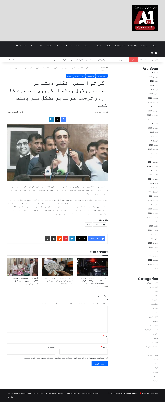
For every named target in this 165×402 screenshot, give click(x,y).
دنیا (70, 45)
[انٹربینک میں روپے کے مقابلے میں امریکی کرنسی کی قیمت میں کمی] (57, 267)
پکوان (108, 45)
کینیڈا (155, 381)
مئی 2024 (154, 187)
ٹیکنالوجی (89, 45)
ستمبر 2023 (153, 222)
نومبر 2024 (153, 162)
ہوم (154, 45)
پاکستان (133, 45)
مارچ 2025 (153, 145)
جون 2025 (154, 132)
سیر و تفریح (120, 45)
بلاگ (25, 45)
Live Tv (18, 45)
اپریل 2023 (153, 243)
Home (103, 68)
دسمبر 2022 (153, 260)
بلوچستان (154, 300)
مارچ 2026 (153, 94)
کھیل (34, 45)
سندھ (69, 76)
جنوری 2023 (153, 256)
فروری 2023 (153, 251)
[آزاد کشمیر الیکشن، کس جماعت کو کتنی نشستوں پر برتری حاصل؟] (22, 267)
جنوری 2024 (153, 205)
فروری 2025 (153, 149)
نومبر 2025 (153, 111)
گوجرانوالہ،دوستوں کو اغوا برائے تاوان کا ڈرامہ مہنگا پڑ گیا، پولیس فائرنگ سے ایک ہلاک (93, 280)
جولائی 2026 (153, 77)
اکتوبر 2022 (152, 268)
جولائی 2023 (153, 230)
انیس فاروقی (152, 283)
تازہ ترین (145, 45)
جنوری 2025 (153, 153)
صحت (41, 45)
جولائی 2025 (153, 128)
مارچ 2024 (153, 196)
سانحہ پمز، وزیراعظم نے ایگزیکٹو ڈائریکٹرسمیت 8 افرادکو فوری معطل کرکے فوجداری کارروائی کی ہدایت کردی (80, 60)
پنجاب (155, 312)
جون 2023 (154, 234)
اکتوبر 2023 (152, 217)
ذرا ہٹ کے (59, 45)
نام (105, 336)
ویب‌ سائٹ (51, 347)
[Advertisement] (56, 21)
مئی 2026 (154, 85)
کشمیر (155, 372)
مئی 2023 (154, 239)
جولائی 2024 (153, 179)
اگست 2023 (153, 226)
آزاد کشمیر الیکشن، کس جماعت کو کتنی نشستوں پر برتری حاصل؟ (24, 279)
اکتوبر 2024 (152, 166)
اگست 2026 (153, 72)
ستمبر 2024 (153, 170)
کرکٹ (156, 368)
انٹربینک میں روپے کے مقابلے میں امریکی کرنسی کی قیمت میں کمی (58, 279)
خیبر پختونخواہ (151, 329)
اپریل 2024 (153, 192)
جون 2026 (154, 81)
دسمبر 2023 (153, 209)
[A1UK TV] (145, 18)
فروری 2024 (153, 200)
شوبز (49, 45)
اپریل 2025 (153, 141)
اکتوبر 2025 (152, 115)
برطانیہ (154, 291)
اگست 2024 (153, 175)
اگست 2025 (153, 124)
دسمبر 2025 (153, 107)
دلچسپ (78, 45)
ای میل (104, 347)
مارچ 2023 (153, 247)
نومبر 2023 (153, 213)
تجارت (99, 45)
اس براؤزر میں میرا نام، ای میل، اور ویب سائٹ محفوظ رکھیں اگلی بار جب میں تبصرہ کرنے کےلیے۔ (64, 358)
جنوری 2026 (153, 102)
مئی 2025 (154, 136)
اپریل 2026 (153, 89)
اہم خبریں (95, 68)
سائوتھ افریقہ (151, 346)
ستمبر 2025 (153, 119)
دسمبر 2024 (153, 158)
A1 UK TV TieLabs (149, 393)
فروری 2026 (153, 98)
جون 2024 (154, 183)
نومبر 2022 (153, 264)
